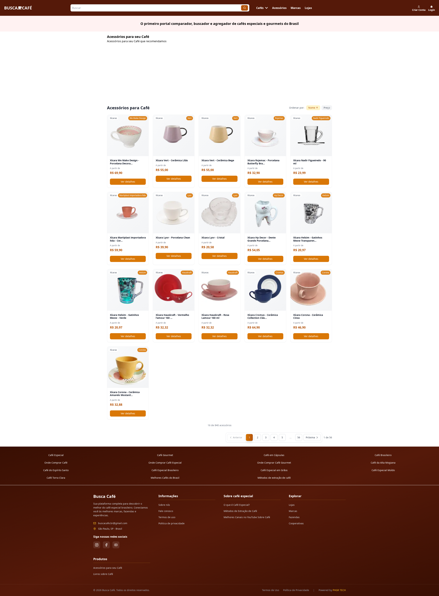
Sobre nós (164, 504)
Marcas (296, 8)
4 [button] (274, 437)
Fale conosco (165, 511)
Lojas (308, 8)
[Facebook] (106, 544)
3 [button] (265, 437)
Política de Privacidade (296, 590)
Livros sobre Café (103, 574)
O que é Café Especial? (237, 504)
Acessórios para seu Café (107, 567)
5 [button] (282, 437)
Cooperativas (296, 523)
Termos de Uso (270, 590)
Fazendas (294, 517)
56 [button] (298, 437)
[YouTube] (115, 544)
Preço (327, 107)
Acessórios (279, 8)
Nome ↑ (313, 107)
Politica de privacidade (171, 523)
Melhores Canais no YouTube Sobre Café (247, 517)
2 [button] (257, 437)
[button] (236, 437)
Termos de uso (166, 517)
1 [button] (249, 437)
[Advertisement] (210, 75)
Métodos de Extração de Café (240, 511)
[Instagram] (96, 544)
